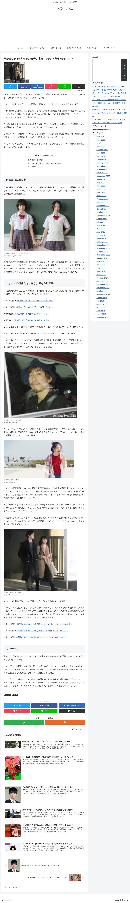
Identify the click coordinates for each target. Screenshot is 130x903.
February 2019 (102, 317)
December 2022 (102, 166)
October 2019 (102, 291)
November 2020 (102, 248)
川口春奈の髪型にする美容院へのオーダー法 (34, 301)
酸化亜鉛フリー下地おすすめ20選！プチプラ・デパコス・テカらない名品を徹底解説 (109, 113)
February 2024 (102, 150)
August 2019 (101, 298)
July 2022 (100, 183)
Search (95, 57)
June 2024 (100, 147)
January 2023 (102, 163)
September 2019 (103, 294)
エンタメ (8, 695)
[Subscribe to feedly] (24, 722)
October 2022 (102, 173)
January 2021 (102, 242)
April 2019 (100, 311)
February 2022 (102, 199)
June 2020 (100, 265)
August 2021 (101, 219)
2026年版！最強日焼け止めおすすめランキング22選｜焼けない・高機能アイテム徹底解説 (109, 103)
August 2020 (101, 258)
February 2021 (102, 238)
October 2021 (102, 212)
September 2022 (103, 176)
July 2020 (100, 261)
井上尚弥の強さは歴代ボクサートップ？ (32, 314)
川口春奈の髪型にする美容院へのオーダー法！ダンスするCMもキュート (46, 624)
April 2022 (100, 192)
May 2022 (100, 189)
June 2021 (100, 225)
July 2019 (100, 301)
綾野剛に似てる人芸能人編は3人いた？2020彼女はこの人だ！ (41, 637)
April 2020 (100, 271)
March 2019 (101, 314)
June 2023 (100, 153)
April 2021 (100, 232)
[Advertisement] (65, 29)
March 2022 (101, 196)
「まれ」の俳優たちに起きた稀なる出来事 (45, 163)
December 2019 (102, 285)
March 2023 (101, 156)
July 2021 (100, 222)
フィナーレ (34, 167)
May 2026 (100, 143)
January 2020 (102, 281)
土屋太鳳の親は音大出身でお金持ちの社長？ (31, 320)
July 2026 (100, 137)
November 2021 (102, 209)
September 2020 (103, 255)
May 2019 (100, 308)
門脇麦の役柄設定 (36, 160)
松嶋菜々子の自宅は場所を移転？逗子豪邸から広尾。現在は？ (42, 631)
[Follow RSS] (65, 722)
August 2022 (101, 179)
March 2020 (101, 275)
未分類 (15, 695)
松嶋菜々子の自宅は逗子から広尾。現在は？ (34, 307)
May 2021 (100, 229)
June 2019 (100, 304)
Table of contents (42, 155)
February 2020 (102, 278)
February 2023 (102, 160)
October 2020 (102, 252)
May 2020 (100, 268)
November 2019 (102, 288)
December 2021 (102, 206)
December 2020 (102, 245)
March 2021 (101, 235)
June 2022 (100, 186)
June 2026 (100, 140)
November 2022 (102, 169)
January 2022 (102, 202)
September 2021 (103, 216)
